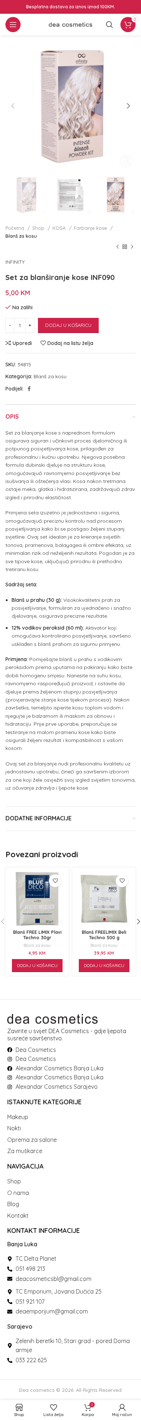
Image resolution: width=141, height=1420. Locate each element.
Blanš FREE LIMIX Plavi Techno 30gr (37, 934)
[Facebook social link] (29, 388)
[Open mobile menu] (13, 24)
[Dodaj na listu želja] (55, 881)
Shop (39, 228)
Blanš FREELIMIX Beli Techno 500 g (104, 934)
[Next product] (132, 247)
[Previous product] (117, 247)
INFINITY (15, 262)
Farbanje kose (91, 228)
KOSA (59, 228)
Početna (15, 228)
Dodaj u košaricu (68, 325)
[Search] (109, 24)
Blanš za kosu (21, 236)
